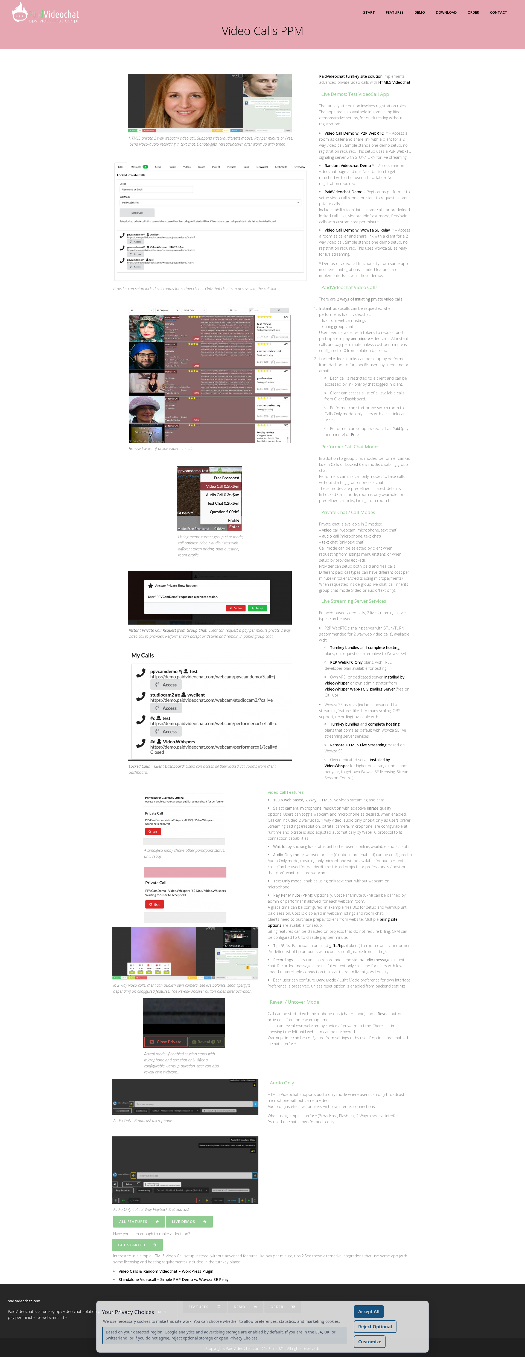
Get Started (131, 1244)
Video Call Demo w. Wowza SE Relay (357, 230)
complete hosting (384, 647)
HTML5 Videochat (394, 82)
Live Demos (183, 1221)
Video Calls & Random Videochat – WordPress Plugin (166, 1271)
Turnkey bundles (344, 647)
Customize (369, 1342)
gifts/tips (337, 945)
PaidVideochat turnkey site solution (351, 76)
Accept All (369, 1312)
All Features (133, 1221)
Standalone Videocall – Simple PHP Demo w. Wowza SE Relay (174, 1279)
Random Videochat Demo (348, 165)
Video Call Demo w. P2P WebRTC (354, 133)
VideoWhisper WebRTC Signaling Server (360, 689)
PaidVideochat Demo (344, 191)
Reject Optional (375, 1327)
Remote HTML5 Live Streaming (358, 744)
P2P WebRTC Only (346, 662)
